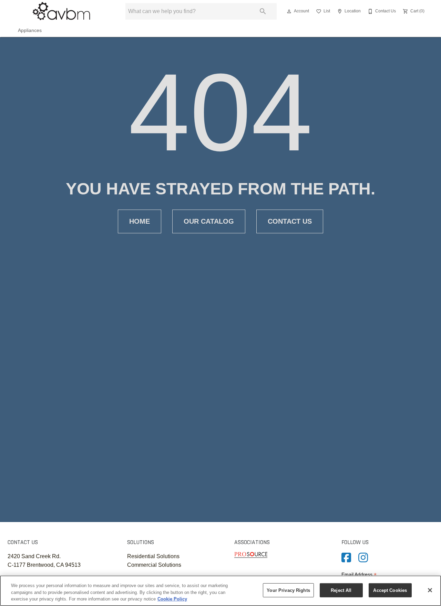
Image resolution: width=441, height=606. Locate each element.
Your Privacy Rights (288, 590)
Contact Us (290, 221)
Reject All (341, 590)
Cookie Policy (172, 599)
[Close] (430, 590)
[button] (289, 11)
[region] (220, 590)
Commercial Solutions (154, 565)
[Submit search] (263, 11)
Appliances (30, 30)
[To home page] (61, 11)
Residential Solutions (153, 556)
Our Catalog (209, 221)
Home (139, 221)
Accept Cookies (390, 590)
